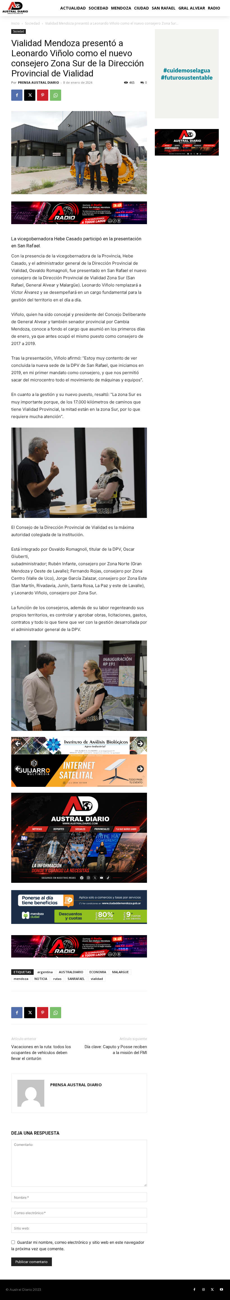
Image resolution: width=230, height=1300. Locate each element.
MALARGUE (120, 972)
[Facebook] (16, 95)
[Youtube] (221, 1290)
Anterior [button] (18, 744)
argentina (45, 972)
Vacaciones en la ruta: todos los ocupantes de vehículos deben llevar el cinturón (41, 1052)
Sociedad (32, 23)
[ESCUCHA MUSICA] (79, 212)
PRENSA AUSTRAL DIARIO (38, 82)
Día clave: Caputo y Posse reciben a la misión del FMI (116, 1049)
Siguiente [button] (140, 744)
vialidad (97, 979)
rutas (57, 979)
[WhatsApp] (55, 95)
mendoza (21, 979)
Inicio (15, 23)
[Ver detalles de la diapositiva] (79, 770)
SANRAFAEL (76, 979)
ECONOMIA (97, 972)
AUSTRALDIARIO (71, 972)
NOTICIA (40, 979)
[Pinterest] (42, 95)
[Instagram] (203, 1290)
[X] (29, 95)
